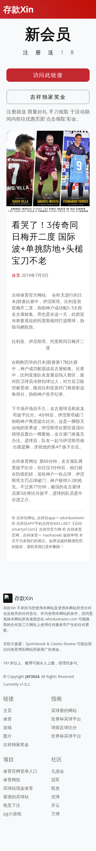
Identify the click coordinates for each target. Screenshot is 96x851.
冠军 (55, 780)
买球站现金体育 (18, 788)
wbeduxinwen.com (61, 618)
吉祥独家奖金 (48, 96)
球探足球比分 (64, 727)
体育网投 (11, 780)
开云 (55, 805)
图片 (7, 736)
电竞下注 (11, 805)
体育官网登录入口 (20, 771)
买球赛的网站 (64, 710)
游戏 (7, 727)
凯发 (55, 788)
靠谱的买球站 (16, 797)
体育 (16, 275)
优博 (55, 797)
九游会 (57, 771)
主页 (7, 710)
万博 (55, 814)
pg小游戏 (12, 814)
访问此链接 (48, 75)
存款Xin (18, 9)
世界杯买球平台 (66, 719)
